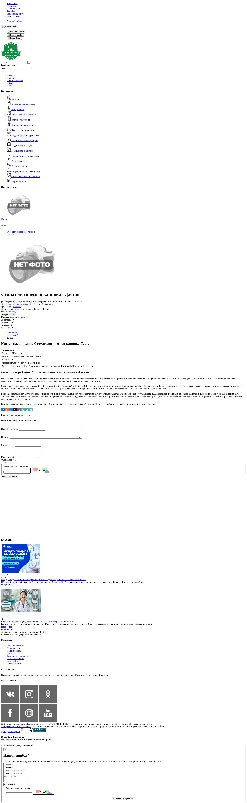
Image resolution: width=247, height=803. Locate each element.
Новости (11, 78)
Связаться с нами (15, 658)
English (19, 35)
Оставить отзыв (20, 304)
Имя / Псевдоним (9, 429)
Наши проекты (14, 651)
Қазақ (18, 38)
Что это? (17, 306)
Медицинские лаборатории (24, 140)
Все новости (7, 629)
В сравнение (47, 304)
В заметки (35, 304)
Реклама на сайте (15, 645)
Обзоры (10, 83)
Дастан (4, 219)
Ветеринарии (17, 109)
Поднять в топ (8, 314)
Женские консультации (22, 130)
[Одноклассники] (7, 409)
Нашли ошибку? (9, 311)
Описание (12, 332)
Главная (11, 75)
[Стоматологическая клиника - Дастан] (32, 287)
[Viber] (19, 409)
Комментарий (8, 457)
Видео (10, 85)
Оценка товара (8, 460)
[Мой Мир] (11, 409)
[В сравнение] (2, 225)
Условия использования (18, 656)
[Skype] (27, 409)
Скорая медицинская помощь (25, 171)
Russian (20, 32)
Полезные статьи (15, 80)
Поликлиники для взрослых (25, 156)
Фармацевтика (18, 181)
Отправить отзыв (9, 477)
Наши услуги (13, 648)
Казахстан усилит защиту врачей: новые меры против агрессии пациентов (37, 621)
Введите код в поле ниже (15, 466)
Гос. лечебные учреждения (24, 114)
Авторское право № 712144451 (16, 726)
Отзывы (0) (12, 335)
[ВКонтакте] (3, 409)
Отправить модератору (123, 799)
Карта (10, 337)
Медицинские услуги (21, 145)
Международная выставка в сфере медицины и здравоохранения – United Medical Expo (43, 579)
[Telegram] (31, 409)
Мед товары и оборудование (25, 135)
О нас (9, 653)
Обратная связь (14, 663)
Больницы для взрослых (23, 104)
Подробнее (6, 584)
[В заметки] (5, 225)
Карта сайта (12, 661)
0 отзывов (6, 304)
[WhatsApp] (23, 409)
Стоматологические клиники (25, 176)
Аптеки (15, 99)
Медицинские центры (22, 151)
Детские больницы (20, 120)
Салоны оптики (19, 166)
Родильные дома (19, 161)
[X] (15, 409)
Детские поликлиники (22, 125)
